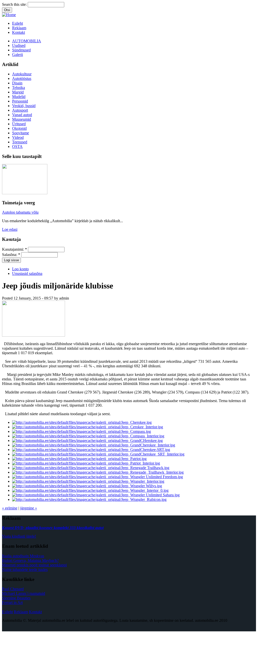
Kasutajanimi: (14, 249)
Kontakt (18, 32)
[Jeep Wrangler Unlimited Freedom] (97, 477)
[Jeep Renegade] (90, 468)
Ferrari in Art (12, 602)
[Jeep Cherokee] (82, 422)
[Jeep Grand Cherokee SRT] (91, 449)
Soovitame (20, 133)
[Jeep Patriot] (79, 459)
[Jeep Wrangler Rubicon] (89, 499)
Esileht (17, 23)
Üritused (19, 124)
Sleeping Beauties (16, 598)
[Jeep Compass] (81, 431)
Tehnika (18, 87)
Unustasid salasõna (27, 273)
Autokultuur (21, 74)
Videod (18, 137)
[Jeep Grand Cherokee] (87, 440)
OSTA (17, 146)
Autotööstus (21, 78)
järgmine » (28, 508)
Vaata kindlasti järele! (19, 536)
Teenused (19, 142)
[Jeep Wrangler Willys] (87, 486)
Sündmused (21, 50)
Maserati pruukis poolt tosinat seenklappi (34, 565)
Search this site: (15, 4)
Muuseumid (21, 119)
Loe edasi (9, 229)
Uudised (18, 45)
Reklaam (19, 28)
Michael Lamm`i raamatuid (23, 593)
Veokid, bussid (24, 106)
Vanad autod (22, 115)
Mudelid (18, 96)
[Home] (9, 15)
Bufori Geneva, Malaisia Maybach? (30, 560)
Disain (17, 83)
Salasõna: (11, 254)
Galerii (17, 54)
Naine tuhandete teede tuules (25, 569)
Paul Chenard (13, 589)
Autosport (20, 110)
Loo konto (20, 269)
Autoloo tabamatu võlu (20, 212)
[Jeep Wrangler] (96, 495)
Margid (18, 92)
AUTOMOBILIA (26, 41)
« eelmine (9, 508)
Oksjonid (19, 128)
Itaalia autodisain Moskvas (23, 556)
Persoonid (20, 101)
